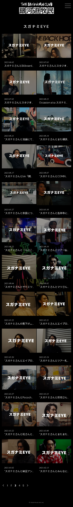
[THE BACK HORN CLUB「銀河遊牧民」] (36, 12)
